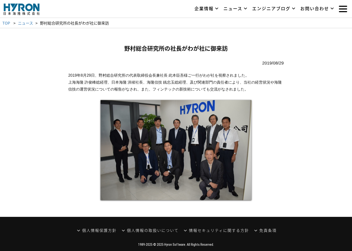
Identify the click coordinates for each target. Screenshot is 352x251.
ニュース (25, 23)
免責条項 (268, 230)
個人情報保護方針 (99, 230)
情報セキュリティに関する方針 (219, 230)
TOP (6, 23)
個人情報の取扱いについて (153, 230)
